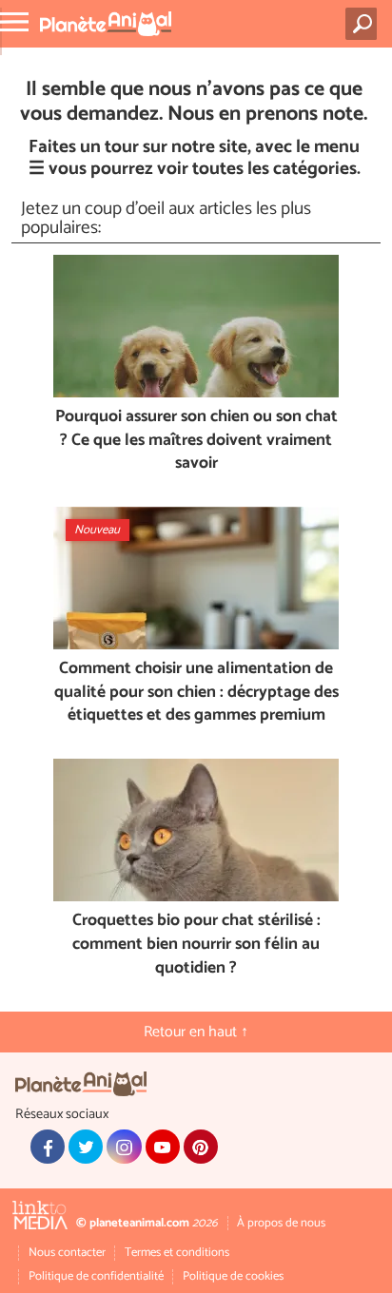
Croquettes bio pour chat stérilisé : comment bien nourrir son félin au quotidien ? (196, 945)
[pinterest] (201, 1146)
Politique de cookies (233, 1276)
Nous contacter (67, 1252)
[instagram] (124, 1146)
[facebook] (47, 1146)
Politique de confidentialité (96, 1276)
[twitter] (86, 1146)
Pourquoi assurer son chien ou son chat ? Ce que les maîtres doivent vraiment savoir (196, 441)
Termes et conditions (177, 1252)
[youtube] (163, 1146)
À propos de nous (281, 1223)
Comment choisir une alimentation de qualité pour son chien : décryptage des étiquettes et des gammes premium (196, 693)
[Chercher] (365, 24)
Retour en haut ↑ (196, 1032)
